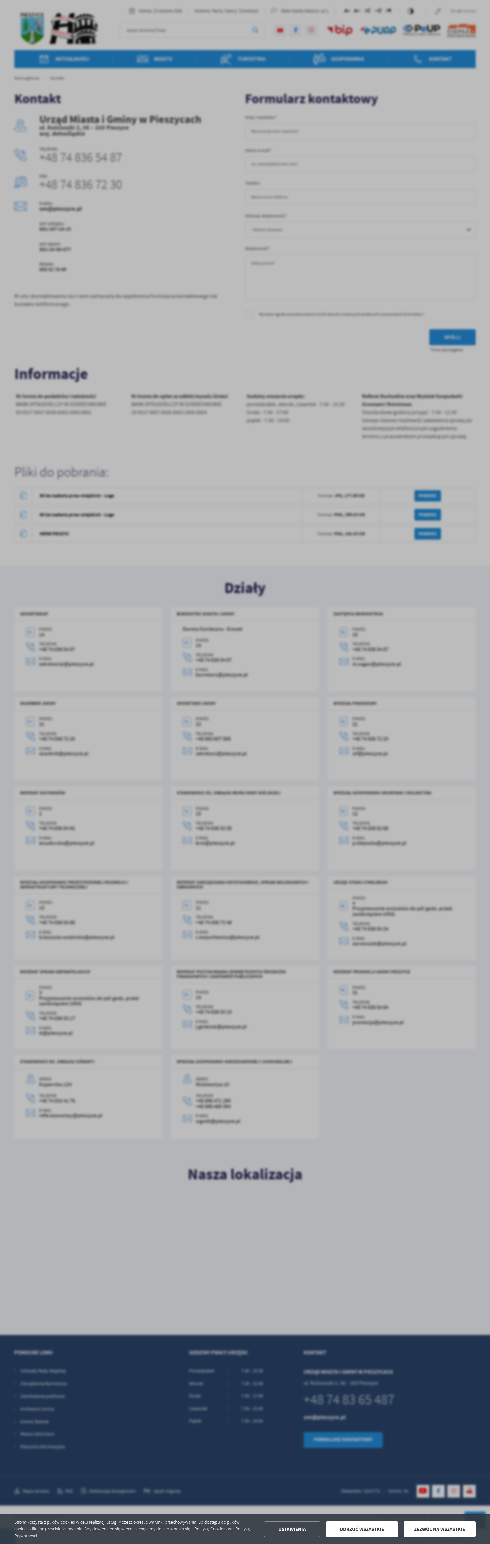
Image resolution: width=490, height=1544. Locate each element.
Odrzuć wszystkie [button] (362, 1529)
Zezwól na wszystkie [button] (439, 1529)
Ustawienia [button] (292, 1529)
